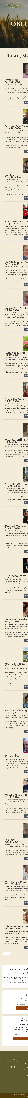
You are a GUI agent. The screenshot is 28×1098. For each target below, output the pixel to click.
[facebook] (13, 1067)
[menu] (25, 3)
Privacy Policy (22, 1096)
